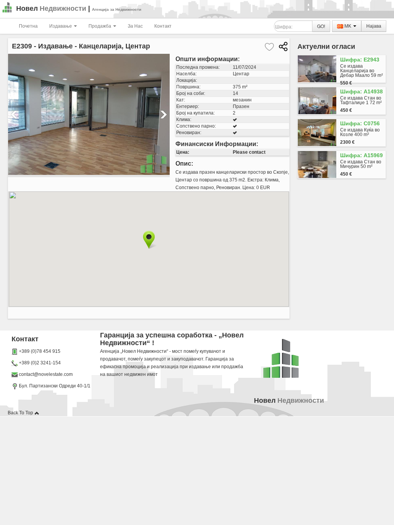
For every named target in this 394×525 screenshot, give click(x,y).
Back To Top (21, 412)
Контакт (163, 26)
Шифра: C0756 (360, 123)
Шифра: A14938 (361, 91)
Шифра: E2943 (359, 59)
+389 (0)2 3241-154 (40, 363)
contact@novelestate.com (46, 374)
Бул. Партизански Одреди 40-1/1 (54, 386)
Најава (373, 26)
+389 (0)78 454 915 (39, 351)
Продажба (100, 26)
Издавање (61, 26)
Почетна (28, 26)
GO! (321, 26)
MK (347, 26)
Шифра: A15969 (361, 155)
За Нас (135, 26)
